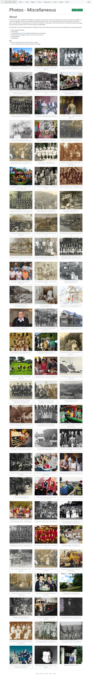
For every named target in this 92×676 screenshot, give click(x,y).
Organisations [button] (47, 2)
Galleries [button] (61, 2)
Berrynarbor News (10, 2)
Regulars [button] (33, 2)
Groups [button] (55, 2)
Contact (46, 673)
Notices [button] (40, 2)
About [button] (89, 2)
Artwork (80, 10)
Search (67, 2)
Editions (21, 2)
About (74, 10)
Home (37, 673)
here (21, 33)
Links (50, 673)
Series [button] (27, 2)
